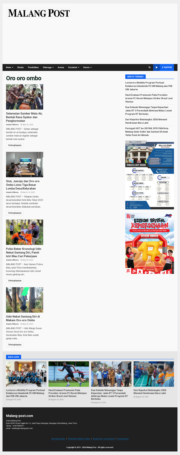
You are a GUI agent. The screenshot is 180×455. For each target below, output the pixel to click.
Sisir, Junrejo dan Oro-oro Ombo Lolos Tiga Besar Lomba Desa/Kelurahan (24, 164)
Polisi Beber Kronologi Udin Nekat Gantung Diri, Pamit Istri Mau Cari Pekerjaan (24, 232)
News (8, 67)
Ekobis (20, 67)
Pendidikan (33, 67)
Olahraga (47, 67)
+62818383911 (18, 426)
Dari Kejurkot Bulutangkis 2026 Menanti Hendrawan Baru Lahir (154, 374)
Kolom (86, 67)
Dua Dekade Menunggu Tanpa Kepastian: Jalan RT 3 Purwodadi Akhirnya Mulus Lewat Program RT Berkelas (148, 110)
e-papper (167, 67)
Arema (61, 67)
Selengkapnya (14, 145)
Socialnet (72, 67)
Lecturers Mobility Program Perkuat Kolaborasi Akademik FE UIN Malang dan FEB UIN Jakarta (148, 86)
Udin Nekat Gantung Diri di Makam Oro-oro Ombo (24, 300)
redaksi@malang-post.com (22, 428)
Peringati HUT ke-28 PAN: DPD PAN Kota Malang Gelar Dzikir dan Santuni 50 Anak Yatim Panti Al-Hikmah (146, 131)
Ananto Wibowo (12, 125)
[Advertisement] (90, 39)
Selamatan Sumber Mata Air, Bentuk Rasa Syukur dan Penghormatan (24, 97)
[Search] (150, 67)
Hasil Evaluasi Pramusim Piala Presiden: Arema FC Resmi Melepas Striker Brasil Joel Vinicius (149, 98)
